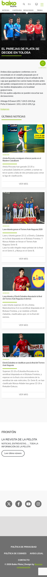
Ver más (23, 184)
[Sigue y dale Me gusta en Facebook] (18, 504)
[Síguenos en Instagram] (38, 504)
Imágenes (5, 109)
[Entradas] (35, 4)
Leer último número (13, 453)
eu (28, 4)
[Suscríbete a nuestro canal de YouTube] (28, 504)
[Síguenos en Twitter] (9, 504)
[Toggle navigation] (41, 4)
